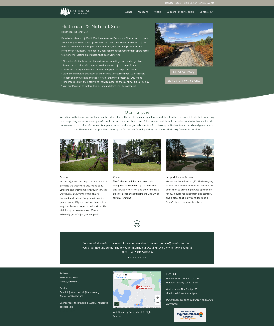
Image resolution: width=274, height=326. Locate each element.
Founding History (183, 72)
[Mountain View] (184, 65)
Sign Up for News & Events (199, 3)
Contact (204, 11)
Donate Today (173, 3)
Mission (64, 177)
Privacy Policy (67, 310)
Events (128, 11)
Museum (143, 11)
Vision (117, 177)
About (157, 11)
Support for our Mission (180, 11)
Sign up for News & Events (184, 80)
